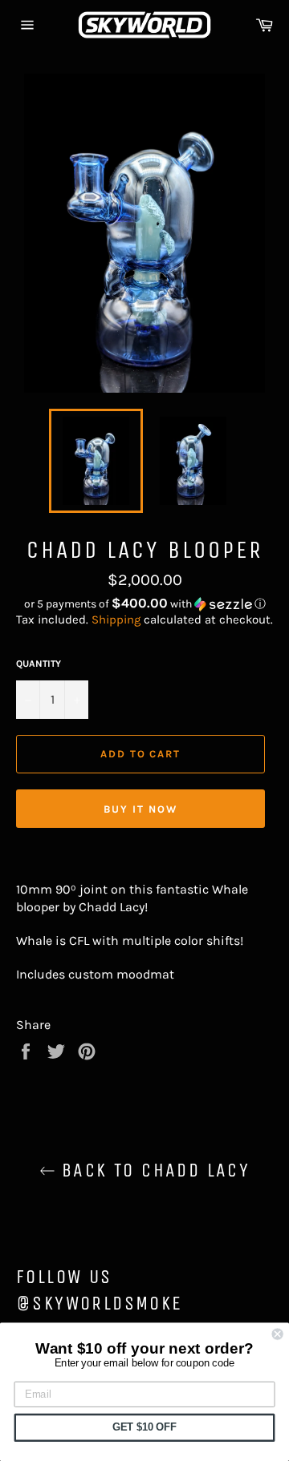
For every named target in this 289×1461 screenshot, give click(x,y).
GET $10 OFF (144, 1427)
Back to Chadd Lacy (152, 1170)
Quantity (38, 663)
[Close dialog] (277, 1334)
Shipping (116, 619)
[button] (144, 603)
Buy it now (140, 809)
